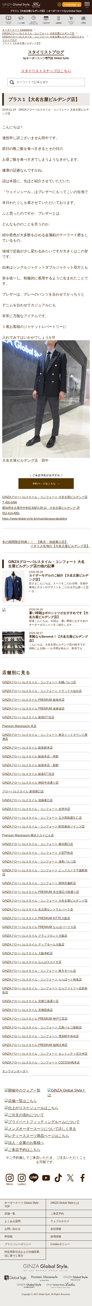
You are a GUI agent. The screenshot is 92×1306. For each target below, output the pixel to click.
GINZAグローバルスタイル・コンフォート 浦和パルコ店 (39, 861)
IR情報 (8, 1236)
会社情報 (55, 1228)
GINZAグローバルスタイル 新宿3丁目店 (28, 717)
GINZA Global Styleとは (64, 1202)
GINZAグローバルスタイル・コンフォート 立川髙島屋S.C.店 (42, 817)
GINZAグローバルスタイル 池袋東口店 (27, 800)
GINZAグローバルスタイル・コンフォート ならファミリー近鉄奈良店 (45, 990)
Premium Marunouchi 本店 (19, 726)
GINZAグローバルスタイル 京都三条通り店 (30, 1001)
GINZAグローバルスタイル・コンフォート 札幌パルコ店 (39, 682)
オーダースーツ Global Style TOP (21, 1204)
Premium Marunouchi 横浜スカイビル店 (28, 835)
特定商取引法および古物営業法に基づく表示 (21, 1253)
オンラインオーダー (15, 1071)
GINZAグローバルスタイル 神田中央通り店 (30, 782)
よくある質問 (12, 1221)
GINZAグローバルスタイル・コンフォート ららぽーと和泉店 (42, 979)
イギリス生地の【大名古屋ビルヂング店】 (60, 546)
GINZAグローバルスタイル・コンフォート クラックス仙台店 (42, 691)
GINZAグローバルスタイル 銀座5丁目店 (28, 774)
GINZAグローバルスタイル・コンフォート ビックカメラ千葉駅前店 (45, 872)
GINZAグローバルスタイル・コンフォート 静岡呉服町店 (39, 883)
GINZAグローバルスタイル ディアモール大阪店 (33, 944)
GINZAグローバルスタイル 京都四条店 (27, 1010)
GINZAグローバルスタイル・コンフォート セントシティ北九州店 (45, 1053)
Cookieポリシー (60, 1244)
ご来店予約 (57, 1213)
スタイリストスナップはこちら (46, 71)
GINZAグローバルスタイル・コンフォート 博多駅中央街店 (40, 1036)
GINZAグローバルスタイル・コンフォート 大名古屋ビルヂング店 (45, 900)
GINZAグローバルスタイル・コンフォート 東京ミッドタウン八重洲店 (45, 737)
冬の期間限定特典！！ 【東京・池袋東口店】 (35, 542)
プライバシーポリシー (17, 1244)
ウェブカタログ (59, 1221)
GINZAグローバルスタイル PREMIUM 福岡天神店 (34, 1045)
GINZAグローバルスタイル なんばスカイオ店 (31, 962)
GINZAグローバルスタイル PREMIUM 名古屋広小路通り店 (40, 892)
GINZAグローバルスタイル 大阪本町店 (27, 953)
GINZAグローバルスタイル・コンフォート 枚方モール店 (39, 970)
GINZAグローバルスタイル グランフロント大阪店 (34, 935)
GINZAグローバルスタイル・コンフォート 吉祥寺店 (36, 809)
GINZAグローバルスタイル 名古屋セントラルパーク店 (37, 909)
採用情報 (55, 1236)
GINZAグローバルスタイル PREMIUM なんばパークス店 (39, 927)
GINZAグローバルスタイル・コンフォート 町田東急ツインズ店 (43, 826)
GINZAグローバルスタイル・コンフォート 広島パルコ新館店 (42, 1027)
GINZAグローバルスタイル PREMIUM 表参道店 (33, 708)
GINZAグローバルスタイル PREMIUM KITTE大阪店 (36, 918)
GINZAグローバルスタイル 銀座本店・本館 (30, 756)
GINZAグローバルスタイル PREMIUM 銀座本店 (33, 699)
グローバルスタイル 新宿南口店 (23, 791)
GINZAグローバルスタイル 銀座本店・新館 (30, 765)
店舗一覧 (9, 1213)
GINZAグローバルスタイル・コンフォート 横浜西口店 (37, 844)
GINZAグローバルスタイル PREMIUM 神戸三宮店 (34, 1018)
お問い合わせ (12, 1228)
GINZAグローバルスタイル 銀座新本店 (27, 747)
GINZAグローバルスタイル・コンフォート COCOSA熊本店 (41, 1062)
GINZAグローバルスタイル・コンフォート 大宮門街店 (37, 852)
